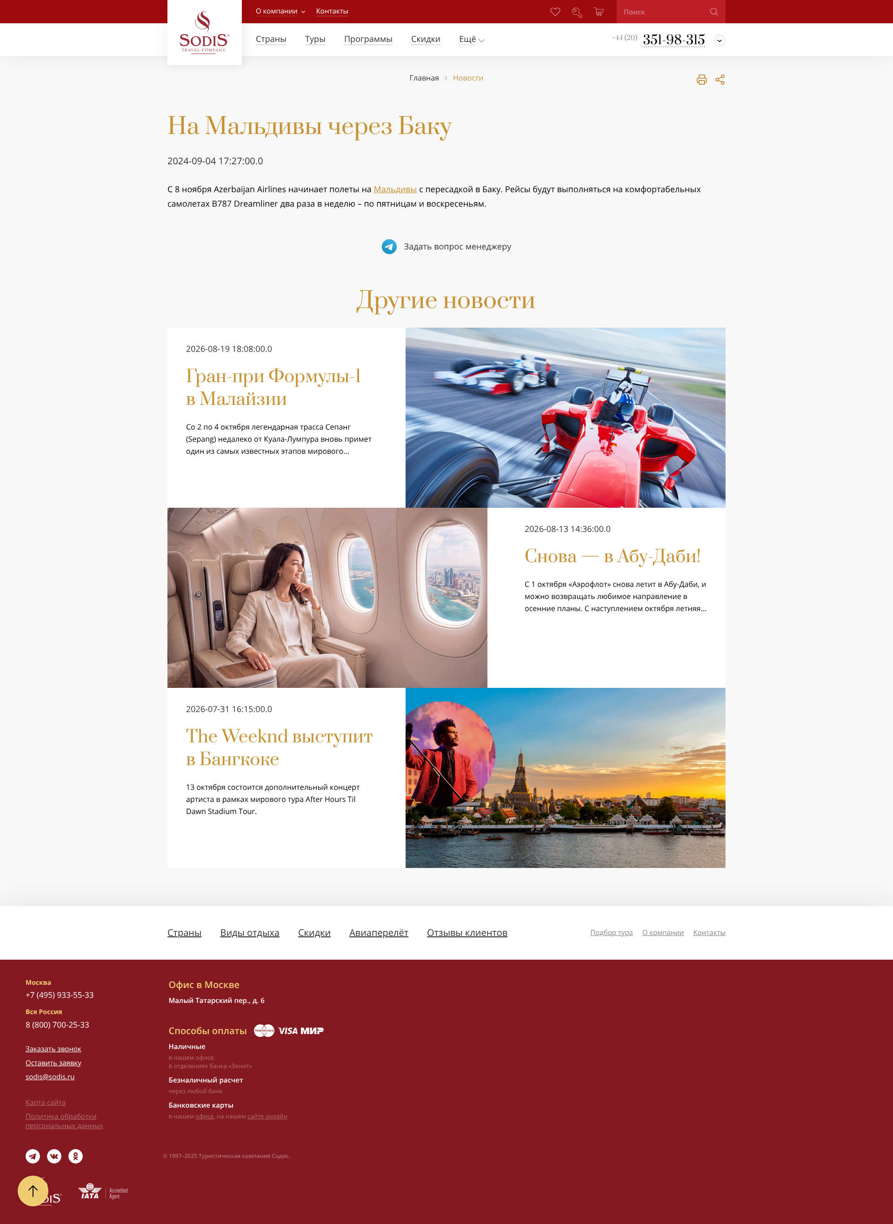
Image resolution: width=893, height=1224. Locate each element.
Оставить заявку (53, 1063)
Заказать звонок (53, 1049)
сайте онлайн (267, 1116)
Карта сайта (46, 1102)
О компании (277, 11)
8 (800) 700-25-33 (57, 1024)
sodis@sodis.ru (50, 1077)
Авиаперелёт (378, 932)
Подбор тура (611, 932)
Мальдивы (395, 189)
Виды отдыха (250, 932)
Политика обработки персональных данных (64, 1121)
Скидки (314, 932)
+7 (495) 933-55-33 (59, 994)
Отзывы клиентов (467, 932)
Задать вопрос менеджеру (458, 246)
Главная (424, 78)
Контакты (709, 932)
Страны (184, 932)
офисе (205, 1116)
